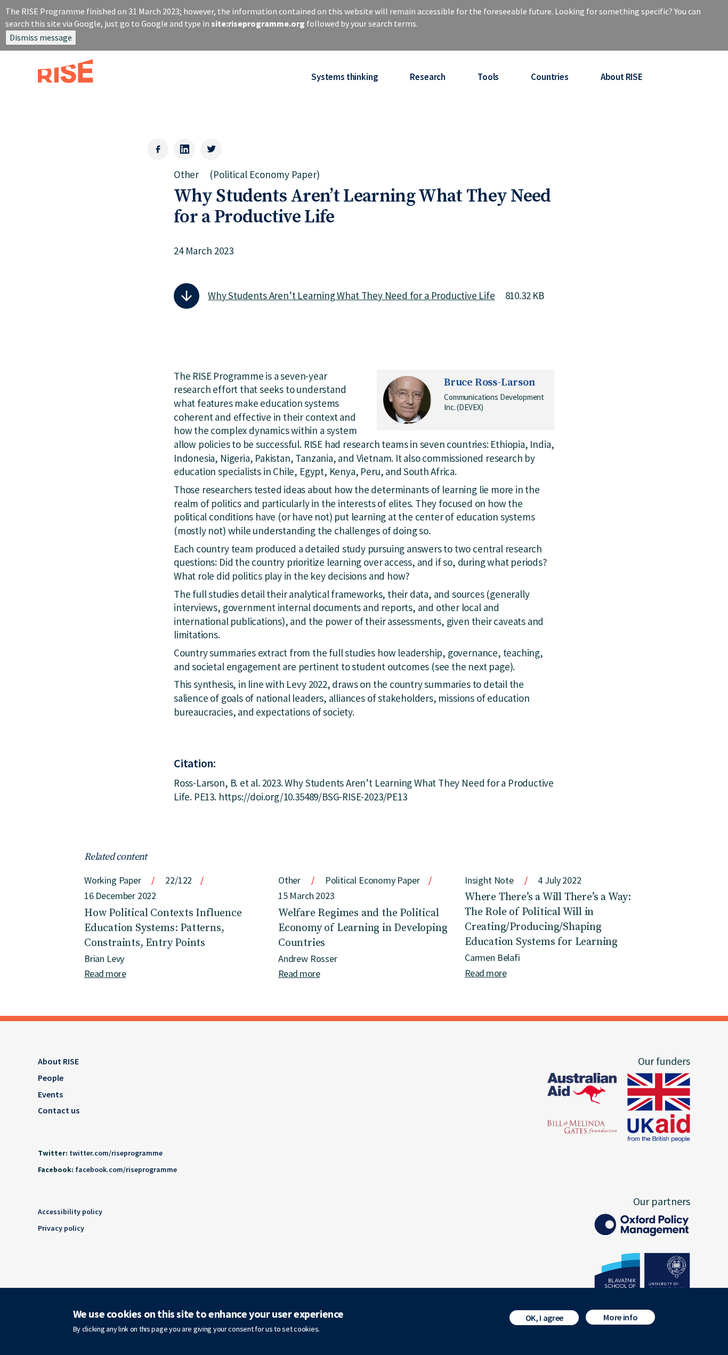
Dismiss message (41, 37)
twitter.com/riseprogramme (116, 1153)
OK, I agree (544, 1317)
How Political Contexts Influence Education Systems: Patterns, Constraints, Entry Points (163, 928)
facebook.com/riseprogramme (126, 1169)
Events (50, 1094)
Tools (488, 77)
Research (428, 77)
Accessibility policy (70, 1211)
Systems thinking (344, 77)
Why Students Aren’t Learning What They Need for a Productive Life (351, 295)
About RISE (622, 77)
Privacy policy (61, 1228)
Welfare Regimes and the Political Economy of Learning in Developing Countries (362, 928)
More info (620, 1317)
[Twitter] (211, 149)
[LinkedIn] (184, 149)
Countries (549, 77)
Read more (105, 973)
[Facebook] (157, 149)
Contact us (58, 1110)
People (50, 1077)
